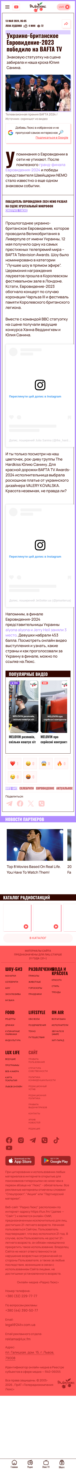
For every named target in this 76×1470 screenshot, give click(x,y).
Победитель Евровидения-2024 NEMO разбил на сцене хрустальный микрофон (36, 203)
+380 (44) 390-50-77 (21, 1310)
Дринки (9, 1025)
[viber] (41, 803)
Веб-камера (12, 1071)
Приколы (33, 975)
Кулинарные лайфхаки (12, 1033)
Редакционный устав (37, 1088)
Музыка (9, 1000)
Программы (12, 1065)
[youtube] (9, 1148)
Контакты (34, 1113)
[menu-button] (7, 7)
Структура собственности (38, 1070)
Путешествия (36, 1037)
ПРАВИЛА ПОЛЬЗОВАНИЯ (36, 1060)
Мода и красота (60, 971)
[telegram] (9, 803)
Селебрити (26, 788)
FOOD (10, 1012)
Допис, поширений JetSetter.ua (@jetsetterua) (40, 600)
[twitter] (31, 803)
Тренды (56, 992)
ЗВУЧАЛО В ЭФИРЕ (58, 1033)
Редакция (34, 1128)
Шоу (7, 987)
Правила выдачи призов (37, 1106)
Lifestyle (36, 1012)
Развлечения (38, 969)
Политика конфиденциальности (38, 1079)
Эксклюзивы (13, 994)
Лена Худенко (13, 26)
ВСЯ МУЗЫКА (59, 1018)
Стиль (55, 986)
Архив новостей (34, 1121)
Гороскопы (35, 987)
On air (58, 1012)
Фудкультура (12, 1040)
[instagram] (21, 1140)
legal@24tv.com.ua (20, 1324)
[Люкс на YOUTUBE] (16, 7)
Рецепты (10, 1018)
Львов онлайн (13, 1086)
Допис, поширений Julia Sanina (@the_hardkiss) (41, 440)
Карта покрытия (11, 1079)
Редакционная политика (37, 1097)
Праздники (35, 994)
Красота (57, 979)
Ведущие (10, 1059)
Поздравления (37, 1025)
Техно (32, 1031)
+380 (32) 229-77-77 (21, 1296)
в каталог (38, 938)
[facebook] (20, 803)
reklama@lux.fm (18, 1339)
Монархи (10, 975)
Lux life (12, 1052)
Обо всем (34, 1018)
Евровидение (45, 788)
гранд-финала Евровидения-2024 (35, 167)
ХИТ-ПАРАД (58, 1040)
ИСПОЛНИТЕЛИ (60, 1025)
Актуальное (64, 788)
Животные (34, 981)
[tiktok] (56, 1140)
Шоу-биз (11, 788)
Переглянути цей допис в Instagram (35, 396)
